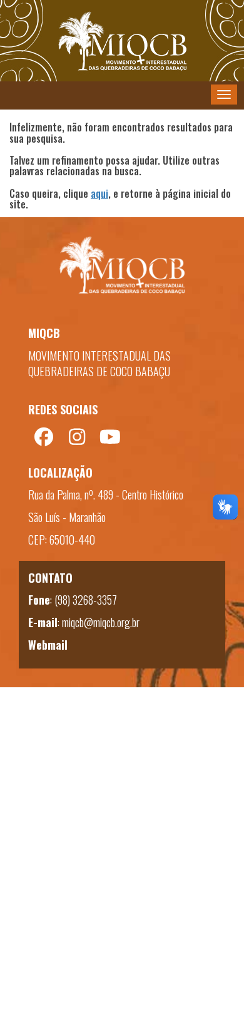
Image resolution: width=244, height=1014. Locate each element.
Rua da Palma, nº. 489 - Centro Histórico (105, 494)
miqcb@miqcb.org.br (101, 622)
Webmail (48, 645)
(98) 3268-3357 (85, 600)
